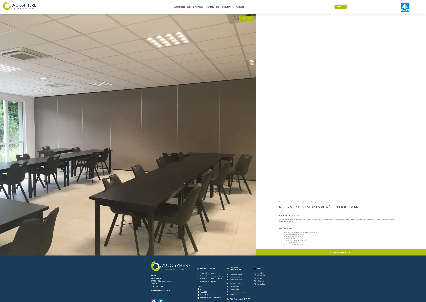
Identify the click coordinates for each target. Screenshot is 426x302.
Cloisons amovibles (195, 7)
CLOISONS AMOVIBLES (235, 268)
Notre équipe (238, 7)
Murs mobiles (179, 7)
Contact (154, 275)
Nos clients (226, 7)
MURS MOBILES (208, 268)
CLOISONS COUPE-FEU (240, 299)
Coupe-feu (210, 7)
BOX (259, 268)
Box (217, 7)
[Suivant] (249, 18)
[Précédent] (244, 18)
